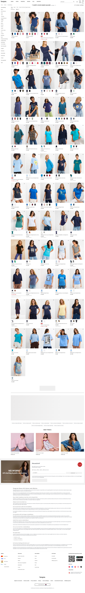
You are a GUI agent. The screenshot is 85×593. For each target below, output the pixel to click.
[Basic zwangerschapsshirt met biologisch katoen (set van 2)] (77, 249)
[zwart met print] (20, 90)
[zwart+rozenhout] (44, 146)
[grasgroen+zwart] (15, 261)
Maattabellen (20, 565)
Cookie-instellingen (45, 580)
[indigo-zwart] (27, 290)
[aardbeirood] (18, 63)
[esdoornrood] (18, 33)
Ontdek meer (13, 454)
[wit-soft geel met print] (30, 175)
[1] (16, 31)
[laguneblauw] (12, 350)
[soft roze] (20, 63)
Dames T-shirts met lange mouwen (24, 7)
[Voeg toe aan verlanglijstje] (24, 13)
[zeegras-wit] (47, 204)
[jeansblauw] (71, 118)
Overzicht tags (37, 567)
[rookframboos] (23, 33)
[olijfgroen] (32, 33)
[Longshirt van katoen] (18, 22)
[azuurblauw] (15, 33)
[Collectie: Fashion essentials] (22, 442)
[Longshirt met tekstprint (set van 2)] (18, 249)
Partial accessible (26, 580)
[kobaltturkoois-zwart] (12, 232)
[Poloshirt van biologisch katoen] (77, 193)
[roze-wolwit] (30, 290)
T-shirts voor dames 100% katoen (17, 423)
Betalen (19, 560)
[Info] (55, 5)
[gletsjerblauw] (56, 290)
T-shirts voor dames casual (36, 423)
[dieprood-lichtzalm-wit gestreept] (59, 261)
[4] (19, 31)
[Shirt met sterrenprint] (77, 79)
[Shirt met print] (77, 309)
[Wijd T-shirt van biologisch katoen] (62, 338)
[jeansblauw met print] (42, 90)
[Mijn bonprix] (77, 2)
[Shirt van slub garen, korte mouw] (62, 163)
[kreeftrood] (30, 33)
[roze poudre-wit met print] (47, 90)
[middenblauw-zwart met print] (56, 350)
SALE (35, 565)
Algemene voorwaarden (18, 580)
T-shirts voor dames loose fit (27, 423)
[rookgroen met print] (50, 90)
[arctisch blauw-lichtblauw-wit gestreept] (56, 261)
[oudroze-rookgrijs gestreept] (44, 204)
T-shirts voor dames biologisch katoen (37, 425)
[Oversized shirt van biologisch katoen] (77, 338)
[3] (18, 31)
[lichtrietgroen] (30, 204)
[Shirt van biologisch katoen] (47, 279)
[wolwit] (35, 63)
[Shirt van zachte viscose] (18, 134)
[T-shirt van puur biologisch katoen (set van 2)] (32, 279)
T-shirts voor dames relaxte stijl (48, 425)
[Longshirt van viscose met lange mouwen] (32, 79)
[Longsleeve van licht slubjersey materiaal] (62, 51)
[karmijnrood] (15, 118)
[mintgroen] (30, 63)
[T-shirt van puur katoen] (32, 22)
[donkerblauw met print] (15, 90)
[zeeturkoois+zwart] (71, 175)
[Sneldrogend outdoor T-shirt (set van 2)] (77, 163)
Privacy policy (42, 477)
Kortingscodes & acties (21, 569)
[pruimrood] (15, 146)
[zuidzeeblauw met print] (12, 90)
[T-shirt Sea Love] (32, 249)
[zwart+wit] (74, 261)
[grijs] (74, 118)
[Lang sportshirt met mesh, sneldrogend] (18, 163)
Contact (19, 567)
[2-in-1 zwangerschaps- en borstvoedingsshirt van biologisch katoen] (62, 279)
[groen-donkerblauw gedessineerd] (74, 90)
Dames (36, 556)
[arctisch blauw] (59, 118)
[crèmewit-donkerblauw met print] (30, 261)
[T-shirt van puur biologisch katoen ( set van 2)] (32, 220)
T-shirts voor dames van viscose (58, 425)
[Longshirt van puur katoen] (18, 107)
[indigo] (56, 63)
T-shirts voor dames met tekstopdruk (55, 423)
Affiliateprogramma (54, 560)
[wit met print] (44, 321)
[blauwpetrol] (56, 118)
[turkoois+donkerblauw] (42, 146)
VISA (4, 558)
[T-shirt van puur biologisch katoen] (62, 249)
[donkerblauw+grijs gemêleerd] (71, 261)
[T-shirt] (47, 79)
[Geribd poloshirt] (77, 22)
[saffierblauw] (15, 63)
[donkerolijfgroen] (74, 321)
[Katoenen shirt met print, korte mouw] (32, 134)
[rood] (47, 63)
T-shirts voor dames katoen (45, 423)
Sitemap (39, 580)
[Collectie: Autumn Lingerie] (47, 442)
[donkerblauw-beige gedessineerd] (71, 90)
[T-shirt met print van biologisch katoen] (32, 107)
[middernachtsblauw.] (42, 118)
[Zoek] (74, 2)
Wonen (36, 562)
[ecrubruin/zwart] (59, 321)
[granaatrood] (44, 33)
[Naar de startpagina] (6, 1)
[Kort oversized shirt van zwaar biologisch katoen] (62, 22)
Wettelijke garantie (67, 580)
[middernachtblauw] (27, 33)
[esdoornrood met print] (52, 90)
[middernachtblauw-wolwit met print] (56, 232)
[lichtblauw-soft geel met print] (27, 175)
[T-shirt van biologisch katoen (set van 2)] (62, 309)
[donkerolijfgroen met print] (23, 90)
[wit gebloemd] (15, 204)
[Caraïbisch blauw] (71, 146)
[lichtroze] (76, 63)
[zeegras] (32, 118)
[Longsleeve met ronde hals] (47, 51)
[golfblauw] (56, 33)
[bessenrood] (35, 33)
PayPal (5, 564)
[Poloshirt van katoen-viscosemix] (62, 79)
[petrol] (44, 63)
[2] (17, 31)
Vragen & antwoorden (21, 556)
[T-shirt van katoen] (18, 79)
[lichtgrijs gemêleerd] (20, 33)
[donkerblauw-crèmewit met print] (27, 261)
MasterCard (6, 556)
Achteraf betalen (6, 566)
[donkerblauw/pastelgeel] (56, 321)
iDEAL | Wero (6, 561)
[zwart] (47, 33)
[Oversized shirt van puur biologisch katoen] (32, 163)
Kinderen (36, 560)
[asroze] (59, 33)
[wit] (38, 33)
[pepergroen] (12, 146)
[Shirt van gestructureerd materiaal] (32, 338)
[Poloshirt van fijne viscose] (62, 134)
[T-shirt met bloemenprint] (18, 193)
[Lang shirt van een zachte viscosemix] (47, 193)
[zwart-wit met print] (59, 350)
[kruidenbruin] (67, 63)
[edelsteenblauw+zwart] (12, 261)
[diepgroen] (74, 33)
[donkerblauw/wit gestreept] (56, 90)
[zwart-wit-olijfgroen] (44, 232)
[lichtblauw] (71, 63)
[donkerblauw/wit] (27, 232)
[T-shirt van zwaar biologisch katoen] (77, 279)
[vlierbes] (50, 63)
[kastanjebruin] (15, 290)
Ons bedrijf (53, 556)
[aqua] (42, 261)
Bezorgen (19, 558)
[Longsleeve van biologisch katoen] (32, 51)
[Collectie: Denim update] (72, 442)
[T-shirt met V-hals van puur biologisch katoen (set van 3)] (47, 220)
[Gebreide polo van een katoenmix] (18, 279)
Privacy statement (34, 580)
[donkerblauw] (12, 33)
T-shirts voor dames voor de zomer (67, 423)
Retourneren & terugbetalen (22, 562)
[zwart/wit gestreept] (50, 204)
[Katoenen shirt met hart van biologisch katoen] (47, 22)
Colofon (51, 580)
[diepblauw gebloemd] (12, 204)
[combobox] (66, 2)
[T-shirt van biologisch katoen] (77, 107)
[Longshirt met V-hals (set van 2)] (47, 134)
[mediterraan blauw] (42, 175)
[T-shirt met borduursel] (32, 309)
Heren (36, 558)
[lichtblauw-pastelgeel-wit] (42, 232)
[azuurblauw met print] (56, 204)
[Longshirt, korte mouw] (18, 51)
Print (17, 7)
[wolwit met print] (74, 290)
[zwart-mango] (30, 232)
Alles (12, 7)
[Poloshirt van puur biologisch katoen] (77, 51)
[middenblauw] (42, 290)
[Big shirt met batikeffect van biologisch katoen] (62, 220)
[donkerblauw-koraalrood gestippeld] (12, 321)
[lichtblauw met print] (42, 350)
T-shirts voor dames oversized (78, 423)
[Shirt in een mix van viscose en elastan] (47, 163)
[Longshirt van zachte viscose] (47, 107)
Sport (14, 7)
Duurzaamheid (54, 558)
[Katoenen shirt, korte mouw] (77, 134)
